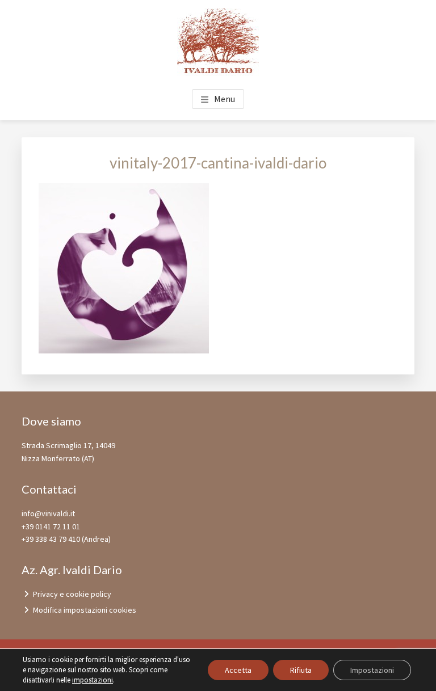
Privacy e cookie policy (72, 594)
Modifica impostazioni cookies (84, 610)
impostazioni (92, 680)
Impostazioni (372, 670)
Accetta (238, 670)
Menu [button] (224, 98)
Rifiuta (301, 670)
